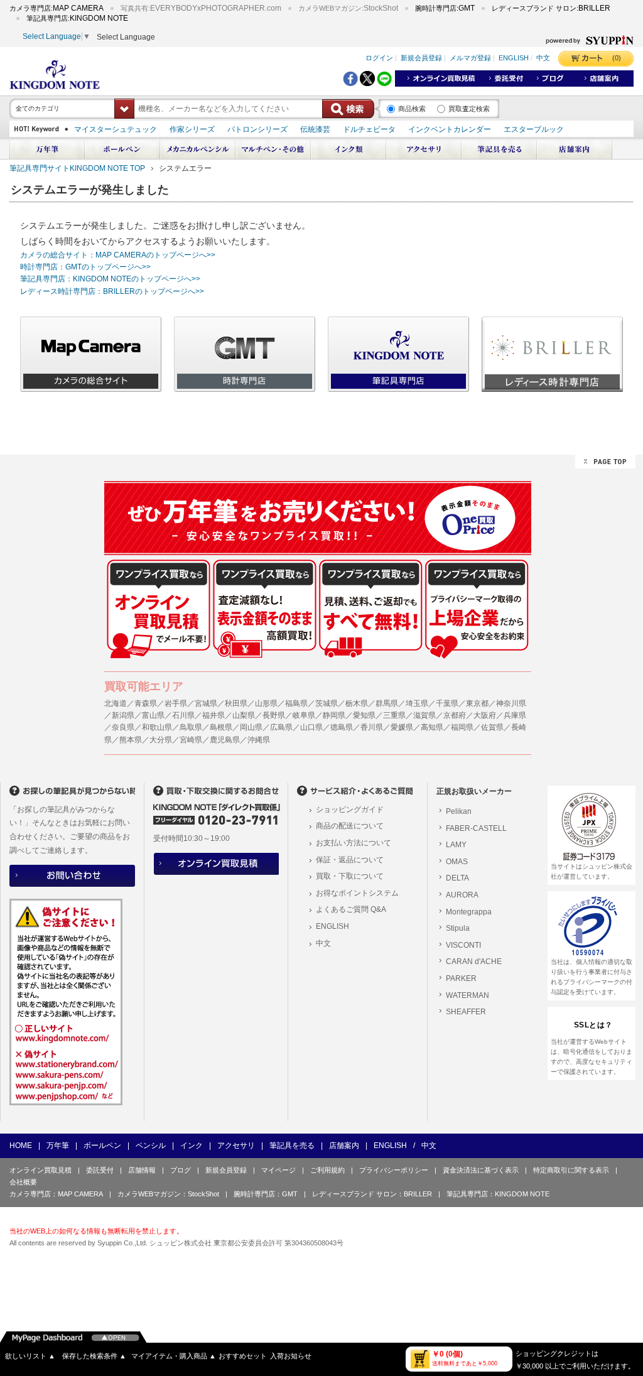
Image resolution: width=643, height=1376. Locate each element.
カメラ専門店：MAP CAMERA (56, 1194)
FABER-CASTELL (476, 828)
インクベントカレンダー (449, 129)
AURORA (462, 895)
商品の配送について (350, 825)
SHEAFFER (466, 1011)
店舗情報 (142, 1170)
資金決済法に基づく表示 (481, 1170)
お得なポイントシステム (357, 893)
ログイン (379, 58)
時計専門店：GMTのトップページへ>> (85, 267)
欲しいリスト (30, 1356)
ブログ (180, 1170)
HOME (20, 1145)
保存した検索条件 (94, 1356)
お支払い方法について (353, 842)
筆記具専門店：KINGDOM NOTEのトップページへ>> (110, 278)
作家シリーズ (192, 129)
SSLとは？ (593, 1025)
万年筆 (57, 1145)
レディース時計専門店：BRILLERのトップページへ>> (112, 291)
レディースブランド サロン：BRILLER (372, 1194)
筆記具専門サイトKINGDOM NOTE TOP (77, 168)
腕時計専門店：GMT (266, 1194)
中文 (543, 58)
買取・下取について (350, 876)
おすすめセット (243, 1356)
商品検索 (412, 108)
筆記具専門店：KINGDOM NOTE (497, 1194)
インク (191, 1145)
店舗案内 (344, 1145)
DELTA (457, 878)
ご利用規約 (327, 1170)
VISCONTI (463, 945)
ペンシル (151, 1145)
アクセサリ (236, 1145)
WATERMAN (467, 995)
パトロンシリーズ (257, 129)
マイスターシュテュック (115, 129)
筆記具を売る (292, 1145)
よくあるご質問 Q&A (351, 909)
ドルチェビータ (369, 129)
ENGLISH (514, 58)
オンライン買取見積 (40, 1170)
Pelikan (459, 811)
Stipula (458, 928)
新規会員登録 (421, 58)
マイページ (278, 1170)
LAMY (456, 844)
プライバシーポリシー (393, 1170)
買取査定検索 (469, 108)
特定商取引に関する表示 (571, 1170)
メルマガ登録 (470, 58)
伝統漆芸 (315, 129)
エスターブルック (534, 129)
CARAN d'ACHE (474, 961)
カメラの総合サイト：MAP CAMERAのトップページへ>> (117, 255)
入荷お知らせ (290, 1356)
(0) (616, 58)
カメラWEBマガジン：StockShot (168, 1194)
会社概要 (23, 1182)
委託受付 (100, 1170)
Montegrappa (469, 911)
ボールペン (102, 1145)
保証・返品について (350, 859)
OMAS (457, 861)
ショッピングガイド (350, 809)
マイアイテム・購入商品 (173, 1356)
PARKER (461, 978)
